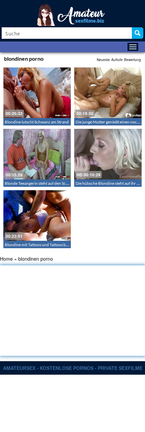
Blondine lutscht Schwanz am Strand (37, 121)
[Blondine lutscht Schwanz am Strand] (37, 92)
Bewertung (132, 59)
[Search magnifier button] (137, 33)
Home (6, 258)
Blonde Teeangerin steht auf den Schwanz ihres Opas (51, 183)
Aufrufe (117, 59)
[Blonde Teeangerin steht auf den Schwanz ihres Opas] (37, 154)
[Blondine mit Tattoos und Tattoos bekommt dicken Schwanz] (37, 215)
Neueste (103, 59)
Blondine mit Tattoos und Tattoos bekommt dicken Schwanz (57, 244)
